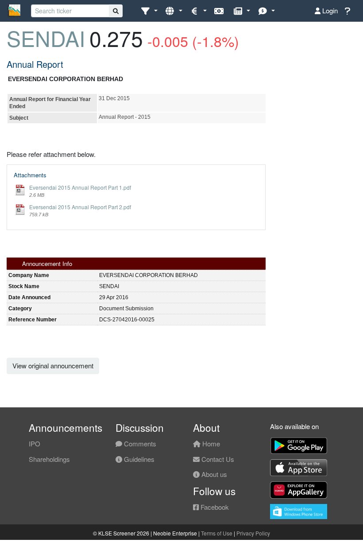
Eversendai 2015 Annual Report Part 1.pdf (80, 187)
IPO (34, 443)
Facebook (214, 507)
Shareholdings (49, 459)
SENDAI (46, 38)
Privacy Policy (253, 533)
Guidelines (138, 459)
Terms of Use (216, 533)
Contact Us (217, 459)
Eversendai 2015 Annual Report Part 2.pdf (80, 207)
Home (210, 443)
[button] (149, 11)
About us (213, 474)
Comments (139, 443)
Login (329, 10)
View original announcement (52, 365)
